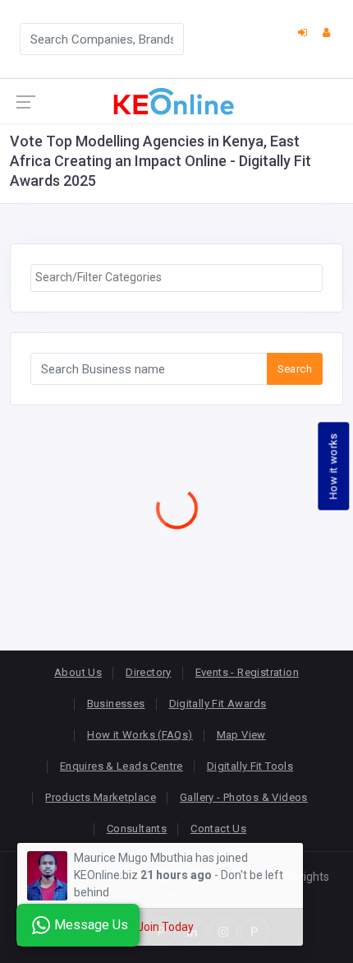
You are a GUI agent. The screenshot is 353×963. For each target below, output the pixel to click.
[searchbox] (176, 277)
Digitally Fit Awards (218, 703)
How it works (334, 466)
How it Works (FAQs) (139, 735)
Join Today (165, 926)
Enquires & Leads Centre (121, 766)
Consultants (137, 828)
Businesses (116, 703)
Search (294, 369)
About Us (78, 672)
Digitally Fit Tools (250, 766)
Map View (241, 735)
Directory (149, 672)
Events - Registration (247, 672)
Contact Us (218, 828)
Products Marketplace (100, 797)
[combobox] (176, 278)
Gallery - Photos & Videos (244, 797)
